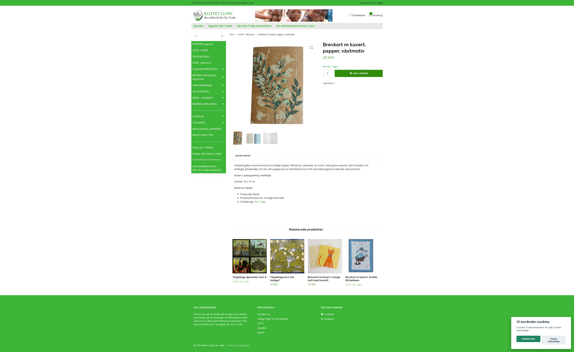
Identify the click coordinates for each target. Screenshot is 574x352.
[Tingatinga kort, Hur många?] (287, 256)
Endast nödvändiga (554, 340)
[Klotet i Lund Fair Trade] (215, 16)
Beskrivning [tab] (243, 155)
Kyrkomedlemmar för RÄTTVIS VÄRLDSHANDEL (207, 168)
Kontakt (199, 26)
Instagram (328, 318)
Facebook (329, 314)
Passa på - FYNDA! (203, 147)
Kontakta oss (263, 314)
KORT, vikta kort (202, 62)
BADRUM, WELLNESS (204, 104)
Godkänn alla (528, 339)
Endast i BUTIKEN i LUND (207, 153)
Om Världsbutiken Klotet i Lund (295, 26)
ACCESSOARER (201, 91)
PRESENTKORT (201, 56)
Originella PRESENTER (205, 69)
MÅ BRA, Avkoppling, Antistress (204, 77)
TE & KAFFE (199, 122)
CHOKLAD (198, 116)
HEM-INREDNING (202, 85)
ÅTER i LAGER (200, 50)
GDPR (260, 323)
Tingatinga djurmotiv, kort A (249, 277)
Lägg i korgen (360, 73)
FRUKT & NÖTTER (203, 135)
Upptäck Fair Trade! (220, 26)
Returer (261, 332)
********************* (207, 160)
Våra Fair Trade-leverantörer (254, 26)
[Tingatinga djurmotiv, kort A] (249, 256)
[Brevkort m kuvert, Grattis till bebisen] (362, 256)
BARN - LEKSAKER (203, 97)
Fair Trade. (260, 201)
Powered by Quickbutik (238, 345)
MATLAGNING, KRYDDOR (207, 129)
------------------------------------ (209, 110)
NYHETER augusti (203, 44)
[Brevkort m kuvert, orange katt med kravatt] (325, 256)
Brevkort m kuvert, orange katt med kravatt (324, 279)
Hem (232, 34)
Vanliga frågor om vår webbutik (272, 318)
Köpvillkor (262, 328)
